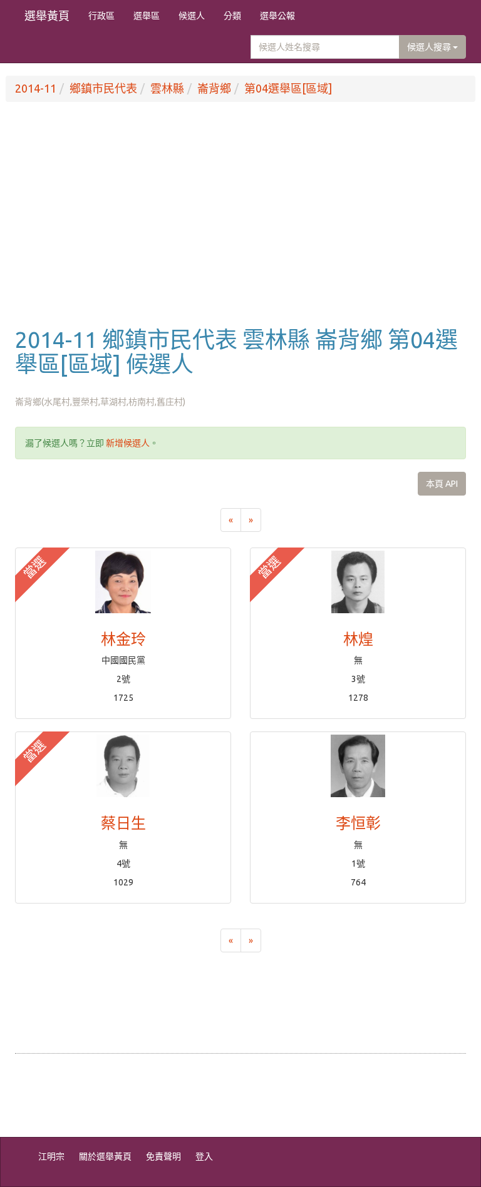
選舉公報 (277, 16)
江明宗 (51, 1156)
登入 (204, 1156)
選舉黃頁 (47, 15)
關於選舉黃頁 (105, 1156)
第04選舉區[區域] (288, 88)
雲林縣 (167, 88)
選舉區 (146, 16)
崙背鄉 (214, 88)
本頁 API (442, 484)
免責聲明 (163, 1156)
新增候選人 (128, 443)
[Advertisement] (240, 227)
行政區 (101, 16)
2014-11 (35, 88)
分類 (232, 16)
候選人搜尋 (430, 47)
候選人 (191, 16)
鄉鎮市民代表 (103, 88)
